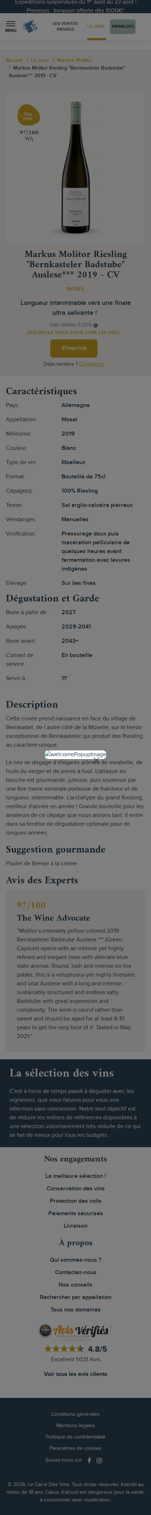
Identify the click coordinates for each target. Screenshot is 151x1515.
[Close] (96, 760)
